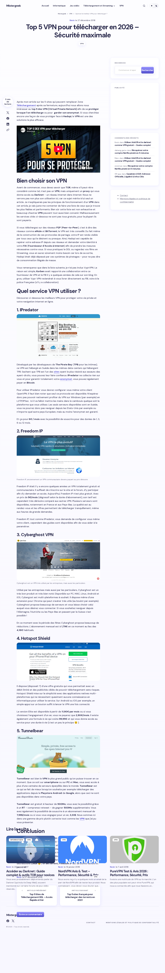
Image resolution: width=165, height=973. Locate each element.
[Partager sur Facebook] (8, 118)
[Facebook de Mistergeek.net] (7, 921)
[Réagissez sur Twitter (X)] (13, 921)
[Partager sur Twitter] (8, 113)
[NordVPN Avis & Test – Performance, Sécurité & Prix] (82, 849)
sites (56, 371)
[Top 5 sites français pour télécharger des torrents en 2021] (80, 895)
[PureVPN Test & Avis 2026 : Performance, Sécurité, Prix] (134, 849)
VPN (70, 14)
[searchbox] (127, 70)
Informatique (16, 840)
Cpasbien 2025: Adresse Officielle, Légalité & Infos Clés (132, 175)
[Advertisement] (58, 77)
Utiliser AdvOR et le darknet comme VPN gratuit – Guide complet (133, 143)
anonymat (66, 379)
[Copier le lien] (8, 130)
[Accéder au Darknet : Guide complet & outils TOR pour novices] (30, 849)
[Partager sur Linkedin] (8, 124)
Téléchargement (26, 105)
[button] (144, 5)
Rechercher (147, 70)
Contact (124, 195)
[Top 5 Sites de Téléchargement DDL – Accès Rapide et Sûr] (37, 895)
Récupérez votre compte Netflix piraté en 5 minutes (132, 151)
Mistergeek (13, 6)
